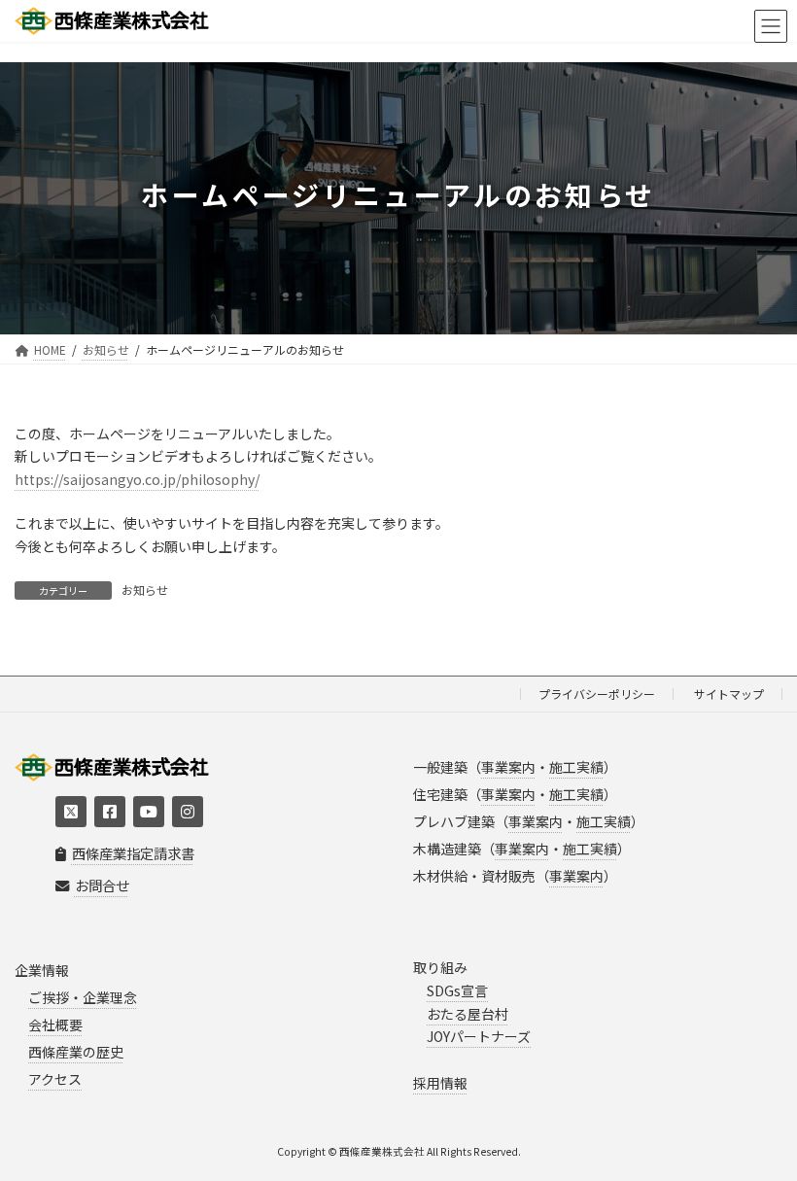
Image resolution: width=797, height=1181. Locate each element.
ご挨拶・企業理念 (82, 997)
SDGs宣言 (457, 990)
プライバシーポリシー (596, 693)
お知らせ (144, 589)
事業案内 (508, 767)
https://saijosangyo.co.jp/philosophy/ (137, 479)
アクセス (55, 1079)
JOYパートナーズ (479, 1037)
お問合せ (102, 885)
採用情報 (440, 1083)
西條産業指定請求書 (133, 854)
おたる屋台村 (467, 1014)
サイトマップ (729, 693)
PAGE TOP (760, 1127)
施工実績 (576, 767)
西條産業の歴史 (75, 1051)
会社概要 (55, 1024)
